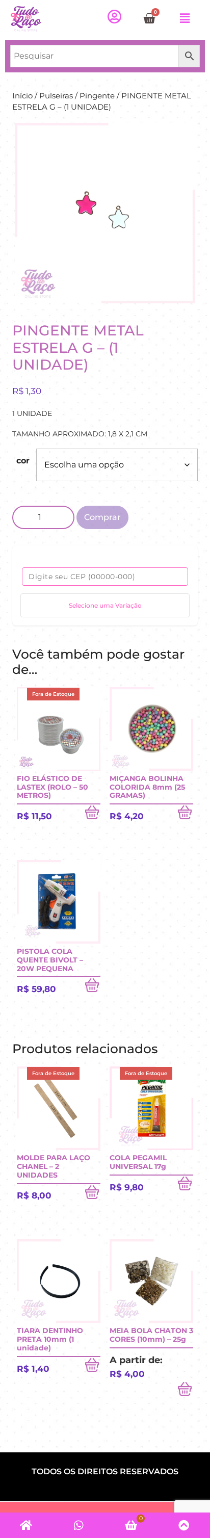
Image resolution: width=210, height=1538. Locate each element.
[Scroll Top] (184, 1525)
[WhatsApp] (78, 1525)
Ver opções (185, 1391)
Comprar (102, 517)
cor (23, 460)
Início (22, 95)
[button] (185, 18)
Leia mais (92, 814)
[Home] (26, 1525)
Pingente (97, 95)
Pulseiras (56, 95)
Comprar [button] (185, 814)
